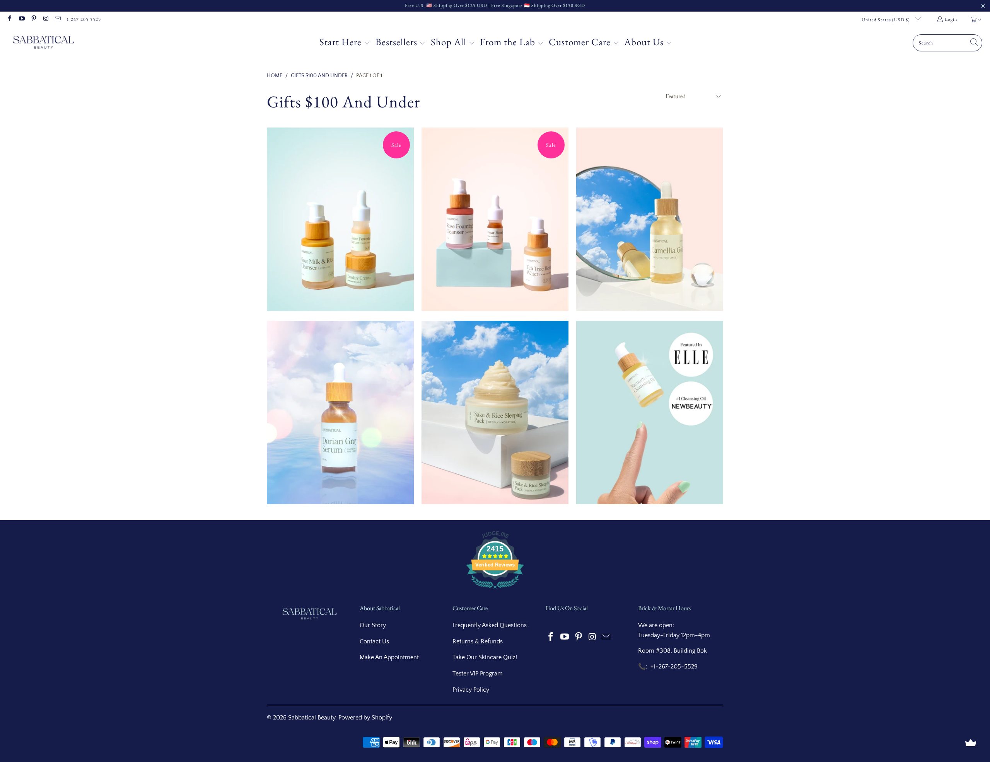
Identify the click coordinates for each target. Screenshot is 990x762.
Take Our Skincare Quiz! (484, 657)
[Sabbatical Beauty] (43, 43)
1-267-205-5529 (84, 19)
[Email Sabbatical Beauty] (57, 19)
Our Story (373, 625)
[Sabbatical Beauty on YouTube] (21, 19)
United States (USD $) (886, 20)
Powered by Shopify (365, 717)
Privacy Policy (470, 689)
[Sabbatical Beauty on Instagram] (45, 19)
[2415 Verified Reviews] (495, 590)
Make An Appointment (389, 657)
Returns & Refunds (477, 641)
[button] (344, 43)
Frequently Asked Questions (489, 625)
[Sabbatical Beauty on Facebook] (9, 19)
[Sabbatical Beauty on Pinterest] (33, 19)
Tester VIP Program (477, 673)
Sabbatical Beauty (311, 717)
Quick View (340, 255)
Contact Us (374, 641)
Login (951, 19)
